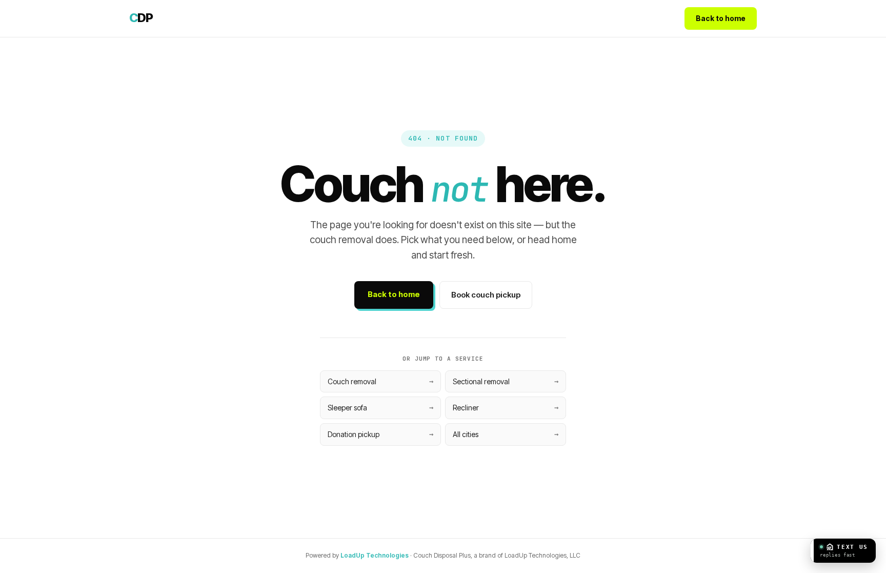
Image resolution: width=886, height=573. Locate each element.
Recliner (466, 407)
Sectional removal (481, 381)
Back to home (721, 18)
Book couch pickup (485, 295)
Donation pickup (353, 434)
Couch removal (352, 381)
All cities (465, 434)
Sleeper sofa (347, 407)
